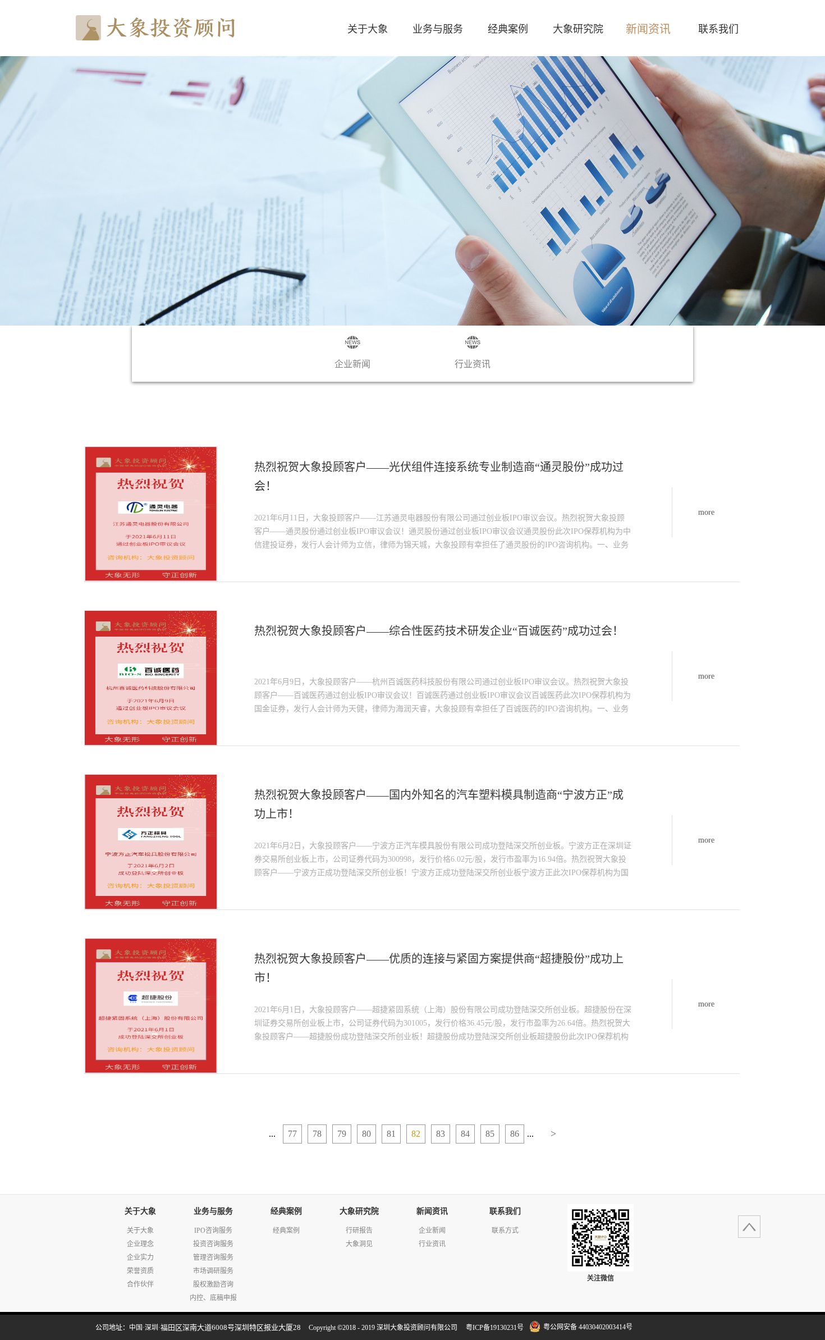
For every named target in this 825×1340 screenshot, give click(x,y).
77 (292, 1133)
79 (341, 1133)
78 (317, 1133)
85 (489, 1133)
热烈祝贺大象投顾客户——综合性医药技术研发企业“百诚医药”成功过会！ (439, 631)
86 (514, 1133)
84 (465, 1133)
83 (440, 1133)
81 (391, 1133)
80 (366, 1133)
